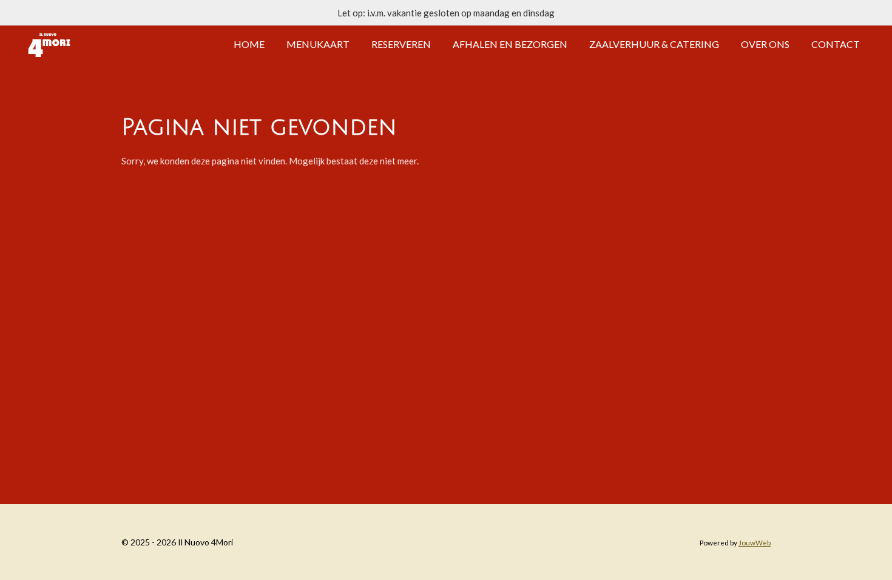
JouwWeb (754, 542)
